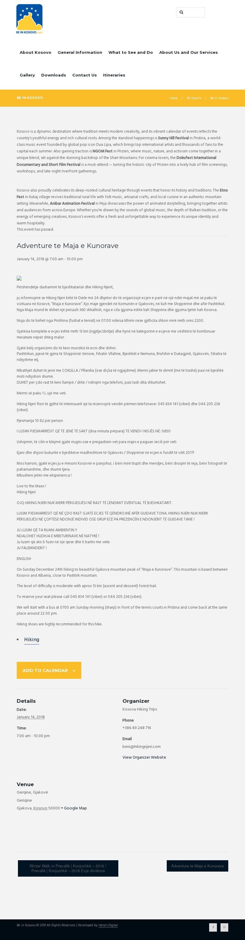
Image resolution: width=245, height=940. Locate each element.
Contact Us (84, 75)
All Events (194, 98)
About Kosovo (35, 52)
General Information (80, 52)
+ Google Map (74, 808)
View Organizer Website (144, 757)
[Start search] (181, 12)
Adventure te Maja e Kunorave (197, 866)
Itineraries (114, 75)
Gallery (27, 75)
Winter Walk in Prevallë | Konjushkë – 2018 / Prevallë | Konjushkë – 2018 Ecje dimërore (68, 868)
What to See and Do (130, 52)
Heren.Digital (108, 926)
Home (173, 98)
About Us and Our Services (188, 52)
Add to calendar (45, 670)
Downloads (53, 75)
